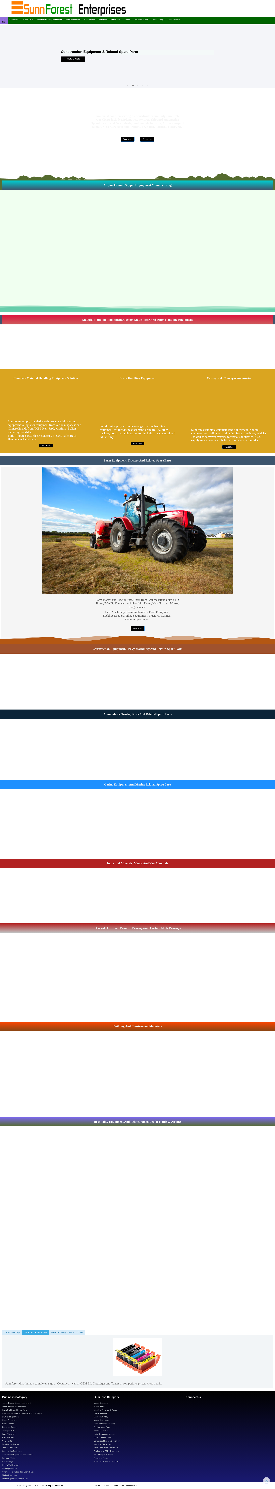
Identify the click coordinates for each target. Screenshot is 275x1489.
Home (3, 22)
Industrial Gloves (101, 1431)
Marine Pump (99, 1406)
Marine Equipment (9, 1475)
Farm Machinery (9, 1434)
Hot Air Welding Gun (10, 1465)
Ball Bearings (7, 1461)
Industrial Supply (141, 20)
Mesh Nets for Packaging (104, 1424)
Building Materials (9, 1468)
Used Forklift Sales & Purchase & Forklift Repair (22, 1413)
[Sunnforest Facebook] (189, 1405)
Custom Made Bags (102, 1427)
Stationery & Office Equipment (106, 1451)
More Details (73, 65)
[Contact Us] (223, 1405)
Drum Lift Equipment (10, 1417)
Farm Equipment (73, 20)
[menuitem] (4, 20)
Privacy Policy (131, 1486)
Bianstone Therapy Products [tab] (62, 1332)
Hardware (103, 20)
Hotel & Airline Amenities (104, 1434)
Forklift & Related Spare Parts (14, 1410)
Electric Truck (8, 1424)
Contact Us (13, 20)
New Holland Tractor (10, 1444)
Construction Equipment (12, 1451)
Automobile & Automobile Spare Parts (18, 1472)
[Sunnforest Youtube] (214, 1405)
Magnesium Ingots (101, 1420)
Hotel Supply (158, 20)
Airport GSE (28, 20)
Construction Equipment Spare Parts (17, 1455)
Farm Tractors (8, 1437)
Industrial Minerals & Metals (105, 1410)
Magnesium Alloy (101, 1417)
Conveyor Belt (8, 1431)
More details (154, 1383)
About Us (108, 1486)
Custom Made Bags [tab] (12, 1332)
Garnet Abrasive (100, 1413)
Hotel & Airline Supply (103, 1437)
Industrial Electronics (102, 1444)
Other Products (174, 20)
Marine (127, 20)
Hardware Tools (8, 1458)
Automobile (115, 20)
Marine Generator (101, 1403)
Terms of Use (118, 1486)
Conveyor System (9, 1427)
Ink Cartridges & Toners (103, 1455)
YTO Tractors (7, 1441)
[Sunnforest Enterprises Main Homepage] (68, 8)
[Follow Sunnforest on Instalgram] (205, 1405)
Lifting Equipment (9, 1420)
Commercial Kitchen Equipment (107, 1441)
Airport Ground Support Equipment (16, 1403)
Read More (127, 139)
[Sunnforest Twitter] (197, 1405)
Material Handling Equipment (14, 1406)
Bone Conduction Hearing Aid (106, 1448)
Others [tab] (80, 1332)
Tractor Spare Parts (10, 1448)
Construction (89, 20)
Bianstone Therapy (101, 1458)
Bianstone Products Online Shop (107, 1461)
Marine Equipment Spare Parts (15, 1479)
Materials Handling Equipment (49, 20)
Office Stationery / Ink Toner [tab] (35, 1332)
